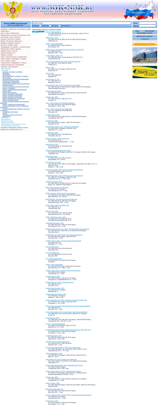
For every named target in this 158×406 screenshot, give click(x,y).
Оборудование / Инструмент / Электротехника (15, 47)
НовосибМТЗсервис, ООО (55, 223)
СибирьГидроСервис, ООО (55, 288)
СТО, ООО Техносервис (54, 259)
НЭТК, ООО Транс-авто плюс (56, 217)
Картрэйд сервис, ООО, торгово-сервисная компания (64, 170)
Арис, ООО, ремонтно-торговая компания (60, 103)
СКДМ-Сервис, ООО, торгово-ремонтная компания (63, 241)
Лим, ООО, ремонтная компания (57, 187)
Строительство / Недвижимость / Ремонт (13, 62)
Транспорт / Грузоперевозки (9, 66)
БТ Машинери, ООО (52, 115)
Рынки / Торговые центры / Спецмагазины (14, 57)
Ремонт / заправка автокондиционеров (14, 89)
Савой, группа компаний (54, 264)
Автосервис (5, 70)
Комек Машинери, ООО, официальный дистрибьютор (64, 176)
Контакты (54, 26)
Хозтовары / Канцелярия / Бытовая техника (14, 127)
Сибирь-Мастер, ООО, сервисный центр (60, 282)
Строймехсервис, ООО (54, 336)
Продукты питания (6, 55)
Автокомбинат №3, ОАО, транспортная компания (63, 85)
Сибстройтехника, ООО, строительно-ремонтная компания (66, 312)
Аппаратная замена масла (10, 80)
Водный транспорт (7, 121)
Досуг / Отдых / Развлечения (10, 33)
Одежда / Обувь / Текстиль (9, 51)
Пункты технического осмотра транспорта (15, 86)
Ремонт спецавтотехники (10, 100)
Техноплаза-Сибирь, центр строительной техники (63, 371)
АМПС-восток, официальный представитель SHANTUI (65, 50)
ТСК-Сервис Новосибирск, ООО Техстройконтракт (63, 347)
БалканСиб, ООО (52, 121)
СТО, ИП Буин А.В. (52, 247)
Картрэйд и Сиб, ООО (53, 162)
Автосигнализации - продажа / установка (15, 76)
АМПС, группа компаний (54, 44)
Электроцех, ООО (52, 401)
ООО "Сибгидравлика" (53, 32)
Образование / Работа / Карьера (11, 49)
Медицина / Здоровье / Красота (10, 43)
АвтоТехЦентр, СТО (52, 79)
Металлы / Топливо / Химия (9, 45)
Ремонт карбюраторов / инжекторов (13, 98)
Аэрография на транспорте (11, 82)
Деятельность (66, 26)
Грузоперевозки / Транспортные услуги (13, 124)
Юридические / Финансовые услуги (12, 129)
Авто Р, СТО (50, 73)
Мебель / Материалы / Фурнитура (11, 41)
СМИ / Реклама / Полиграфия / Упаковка (13, 59)
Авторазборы (6, 74)
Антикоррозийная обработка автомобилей (15, 79)
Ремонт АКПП (6, 91)
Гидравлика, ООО (52, 133)
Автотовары (5, 117)
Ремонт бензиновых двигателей (12, 94)
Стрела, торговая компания (55, 324)
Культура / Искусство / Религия (10, 39)
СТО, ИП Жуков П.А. (52, 253)
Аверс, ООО (50, 67)
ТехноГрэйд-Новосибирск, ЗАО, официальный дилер (64, 365)
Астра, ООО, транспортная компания (59, 109)
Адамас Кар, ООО (52, 97)
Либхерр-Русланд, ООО (54, 181)
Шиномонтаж (6, 116)
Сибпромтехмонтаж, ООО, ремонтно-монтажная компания (66, 300)
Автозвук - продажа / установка (12, 72)
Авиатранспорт (6, 68)
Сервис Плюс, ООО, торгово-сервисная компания (63, 270)
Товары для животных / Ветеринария (12, 64)
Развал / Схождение (8, 88)
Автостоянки (6, 77)
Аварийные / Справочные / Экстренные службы (16, 29)
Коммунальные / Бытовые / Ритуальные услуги (15, 35)
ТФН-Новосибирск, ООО (54, 353)
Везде (37, 26)
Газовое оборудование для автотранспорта (16, 83)
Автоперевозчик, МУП (53, 91)
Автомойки (5, 73)
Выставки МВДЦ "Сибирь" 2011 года (145, 63)
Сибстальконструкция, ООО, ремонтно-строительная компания (68, 306)
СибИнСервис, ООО (53, 276)
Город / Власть (5, 31)
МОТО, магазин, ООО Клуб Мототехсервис (60, 193)
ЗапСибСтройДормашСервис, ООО (58, 150)
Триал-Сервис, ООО (53, 383)
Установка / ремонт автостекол (12, 114)
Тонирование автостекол (10, 112)
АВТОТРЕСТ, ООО (52, 38)
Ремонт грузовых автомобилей (12, 95)
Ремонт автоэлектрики (9, 92)
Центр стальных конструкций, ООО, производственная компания (68, 395)
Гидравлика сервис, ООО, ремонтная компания (62, 127)
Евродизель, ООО (52, 144)
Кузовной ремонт (7, 85)
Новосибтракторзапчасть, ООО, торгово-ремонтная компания (67, 229)
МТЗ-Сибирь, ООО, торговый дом (57, 205)
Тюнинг (4, 113)
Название (45, 26)
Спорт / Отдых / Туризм (8, 61)
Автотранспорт (6, 119)
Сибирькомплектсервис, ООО (56, 294)
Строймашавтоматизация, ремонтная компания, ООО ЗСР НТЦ (68, 330)
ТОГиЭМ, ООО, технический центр (58, 342)
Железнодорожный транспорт (10, 125)
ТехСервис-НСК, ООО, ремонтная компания (61, 359)
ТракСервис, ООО (52, 377)
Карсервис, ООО (51, 156)
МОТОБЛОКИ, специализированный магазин (61, 199)
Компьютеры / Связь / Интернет (11, 37)
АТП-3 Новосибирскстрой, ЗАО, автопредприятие (63, 61)
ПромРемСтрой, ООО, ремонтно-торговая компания (64, 235)
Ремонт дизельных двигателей (12, 97)
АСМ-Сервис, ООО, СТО (54, 55)
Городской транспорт (7, 122)
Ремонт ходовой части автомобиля (13, 104)
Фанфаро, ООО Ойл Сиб (54, 389)
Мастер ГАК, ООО (52, 211)
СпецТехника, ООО (52, 318)
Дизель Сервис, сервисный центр (57, 138)
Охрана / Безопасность (8, 53)
